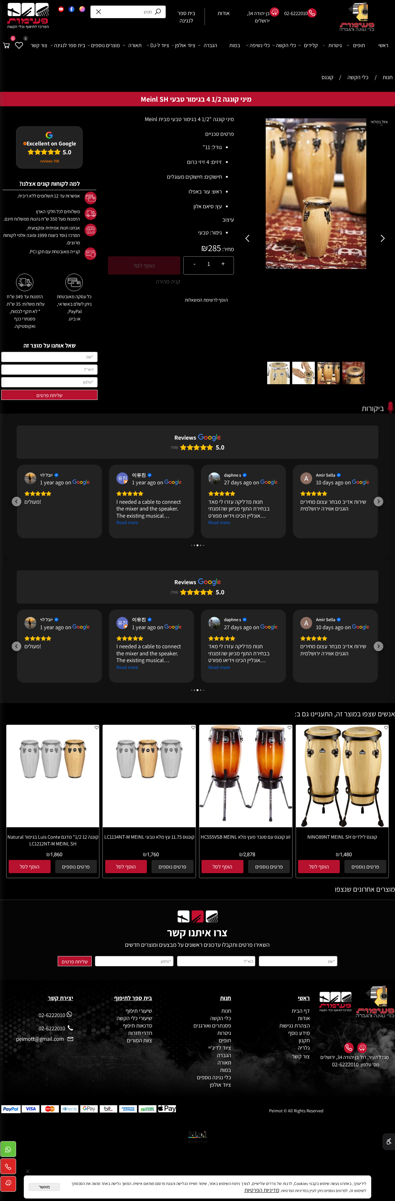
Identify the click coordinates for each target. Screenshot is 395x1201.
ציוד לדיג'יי (219, 1047)
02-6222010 (345, 1064)
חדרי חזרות (140, 1032)
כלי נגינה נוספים (214, 1077)
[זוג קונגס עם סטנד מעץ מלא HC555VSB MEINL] (245, 819)
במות (234, 45)
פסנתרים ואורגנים (212, 1025)
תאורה (135, 45)
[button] (248, 238)
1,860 (56, 854)
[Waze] (8, 1186)
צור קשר (39, 45)
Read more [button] (127, 522)
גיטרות (335, 45)
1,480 (346, 854)
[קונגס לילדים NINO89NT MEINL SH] (342, 825)
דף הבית (301, 1010)
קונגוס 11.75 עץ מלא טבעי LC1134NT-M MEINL (149, 836)
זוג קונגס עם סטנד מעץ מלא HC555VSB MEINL (246, 836)
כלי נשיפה (260, 45)
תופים (359, 45)
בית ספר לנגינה (69, 45)
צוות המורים (139, 1040)
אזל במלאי (379, 121)
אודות (303, 1018)
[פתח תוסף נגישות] (389, 1142)
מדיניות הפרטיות (261, 1190)
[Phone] (8, 1168)
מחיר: (227, 249)
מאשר (44, 1187)
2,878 (249, 854)
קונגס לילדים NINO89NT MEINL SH (342, 836)
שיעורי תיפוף (138, 1010)
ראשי (383, 45)
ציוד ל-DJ (159, 45)
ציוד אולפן (185, 45)
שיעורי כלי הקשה (133, 1018)
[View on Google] (30, 478)
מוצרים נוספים (105, 45)
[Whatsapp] (8, 1151)
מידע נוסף (299, 1032)
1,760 (153, 854)
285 (214, 248)
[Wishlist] (19, 45)
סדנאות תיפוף (137, 1025)
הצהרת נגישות (294, 1025)
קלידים (311, 45)
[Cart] (6, 45)
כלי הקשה (286, 45)
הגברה (210, 45)
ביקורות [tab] (373, 408)
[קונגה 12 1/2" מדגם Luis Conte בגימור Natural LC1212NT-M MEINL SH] (52, 790)
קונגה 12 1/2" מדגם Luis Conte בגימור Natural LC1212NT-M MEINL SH (52, 840)
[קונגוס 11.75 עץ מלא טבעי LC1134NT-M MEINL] (149, 790)
